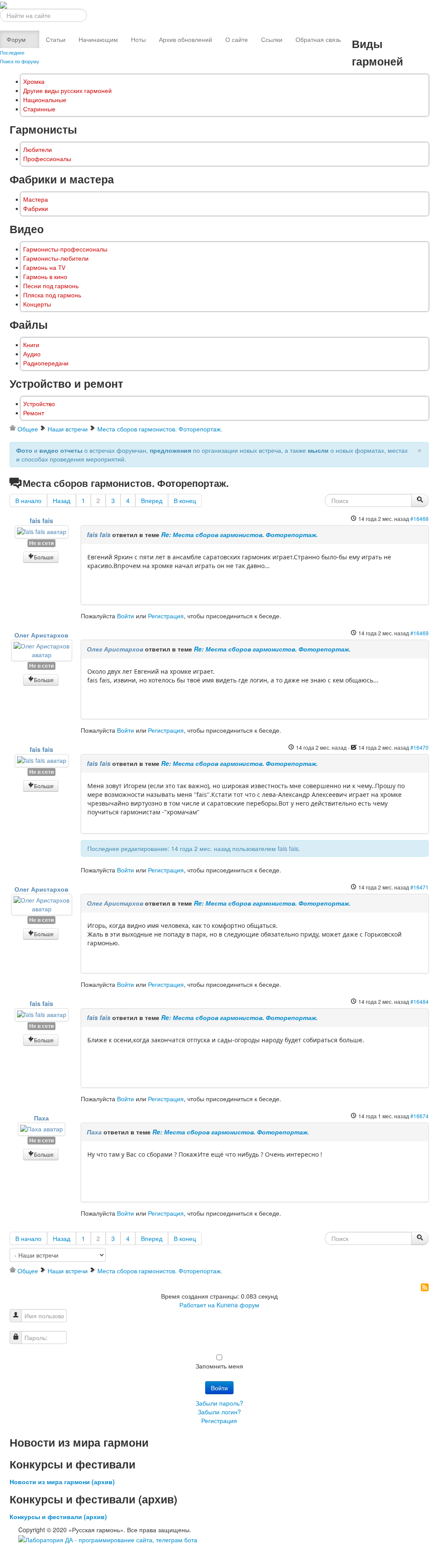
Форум (16, 39)
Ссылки (271, 39)
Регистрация (166, 615)
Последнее (12, 52)
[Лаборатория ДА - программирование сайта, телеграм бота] (107, 1538)
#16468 (419, 518)
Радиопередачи (46, 363)
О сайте (236, 39)
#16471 (419, 887)
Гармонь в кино (45, 276)
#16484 (419, 1001)
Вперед (151, 500)
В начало (28, 500)
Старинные (39, 109)
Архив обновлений (185, 39)
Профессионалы (47, 159)
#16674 (419, 1116)
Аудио (32, 354)
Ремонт (33, 413)
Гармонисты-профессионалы (65, 249)
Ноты (138, 39)
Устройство (39, 404)
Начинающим (98, 39)
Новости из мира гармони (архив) (62, 1481)
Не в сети (41, 543)
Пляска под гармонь (52, 295)
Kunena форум (238, 1304)
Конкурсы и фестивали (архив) (58, 1516)
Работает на (197, 1304)
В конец (185, 500)
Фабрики (35, 208)
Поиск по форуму (19, 61)
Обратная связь (318, 39)
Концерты (37, 304)
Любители (37, 149)
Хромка (34, 81)
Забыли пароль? (219, 1403)
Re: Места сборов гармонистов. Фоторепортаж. (239, 534)
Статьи (55, 39)
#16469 (419, 633)
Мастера (35, 199)
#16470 (419, 747)
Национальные (44, 100)
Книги (31, 345)
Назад (61, 500)
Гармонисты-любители (56, 258)
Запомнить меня (219, 1365)
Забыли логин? (219, 1411)
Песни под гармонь (51, 286)
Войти (125, 615)
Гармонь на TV (44, 267)
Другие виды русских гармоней (67, 90)
